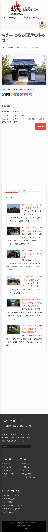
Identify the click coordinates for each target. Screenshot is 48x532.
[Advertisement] (24, 155)
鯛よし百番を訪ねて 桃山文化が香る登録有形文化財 (32, 253)
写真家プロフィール (12, 495)
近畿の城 (10, 47)
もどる (41, 126)
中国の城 (7, 467)
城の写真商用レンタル (13, 505)
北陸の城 (25, 467)
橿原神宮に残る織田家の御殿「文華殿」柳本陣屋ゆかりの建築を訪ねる (32, 303)
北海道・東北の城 (29, 477)
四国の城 (7, 470)
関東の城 (25, 470)
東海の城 (25, 464)
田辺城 (18, 47)
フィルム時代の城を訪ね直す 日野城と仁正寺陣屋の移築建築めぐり (32, 329)
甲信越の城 (26, 474)
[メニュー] (4, 3)
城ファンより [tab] (22, 190)
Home (3, 47)
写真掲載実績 (9, 499)
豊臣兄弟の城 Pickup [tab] (11, 190)
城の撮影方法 (9, 502)
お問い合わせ (9, 512)
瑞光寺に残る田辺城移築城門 (30, 47)
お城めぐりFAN (24, 528)
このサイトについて (12, 509)
